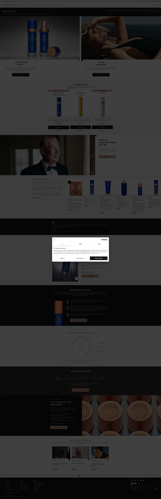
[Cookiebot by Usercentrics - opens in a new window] (102, 240)
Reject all (62, 258)
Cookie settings (79, 258)
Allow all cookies (98, 258)
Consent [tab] (61, 244)
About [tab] (99, 243)
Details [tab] (80, 243)
